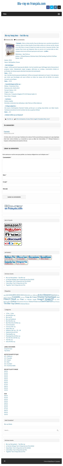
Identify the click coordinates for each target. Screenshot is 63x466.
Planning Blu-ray (10, 334)
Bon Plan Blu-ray (10, 321)
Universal (22, 303)
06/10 (6, 382)
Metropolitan (7, 301)
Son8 (39, 301)
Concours (22, 297)
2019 (36, 295)
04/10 (6, 378)
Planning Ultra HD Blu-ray (13, 336)
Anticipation (22, 119)
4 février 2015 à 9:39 (9, 133)
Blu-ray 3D (9, 317)
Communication (10, 324)
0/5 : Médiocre (8, 356)
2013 (22, 295)
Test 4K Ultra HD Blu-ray (13, 337)
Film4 (31, 119)
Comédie (16, 297)
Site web (5, 189)
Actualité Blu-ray (10, 315)
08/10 (6, 386)
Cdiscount (9, 297)
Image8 (34, 299)
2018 (34, 295)
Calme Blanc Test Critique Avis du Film (16, 283)
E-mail (5, 182)
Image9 (35, 119)
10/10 (6, 390)
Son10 (49, 301)
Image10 (49, 299)
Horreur (29, 299)
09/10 (6, 388)
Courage (58, 461)
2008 (5, 295)
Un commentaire (20, 39)
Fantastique (50, 297)
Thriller (7, 303)
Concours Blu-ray (11, 326)
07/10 (6, 384)
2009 (7, 295)
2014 (25, 295)
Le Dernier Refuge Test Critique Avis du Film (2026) (20, 279)
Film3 (7, 299)
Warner (27, 303)
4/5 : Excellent (8, 363)
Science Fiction (33, 301)
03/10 (6, 377)
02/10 (6, 375)
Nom (4, 175)
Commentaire (7, 157)
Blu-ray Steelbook (11, 319)
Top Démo (15, 303)
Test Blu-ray (10, 119)
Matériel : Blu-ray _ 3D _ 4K (13, 330)
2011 (14, 295)
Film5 (18, 299)
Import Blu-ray (10, 328)
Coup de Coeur (31, 297)
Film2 (57, 297)
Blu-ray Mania (8, 424)
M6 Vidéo (56, 299)
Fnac (22, 299)
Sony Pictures (56, 301)
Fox (25, 299)
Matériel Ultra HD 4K (12, 332)
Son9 (48, 119)
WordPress (51, 461)
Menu (4, 14)
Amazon (47, 294)
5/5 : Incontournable (9, 365)
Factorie (7, 131)
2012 (18, 295)
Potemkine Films (42, 119)
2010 (10, 295)
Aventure (54, 295)
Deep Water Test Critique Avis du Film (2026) (18, 281)
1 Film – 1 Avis (10, 313)
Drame (28, 119)
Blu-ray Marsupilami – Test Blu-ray (15, 277)
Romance (26, 301)
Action (40, 295)
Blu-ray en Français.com (31, 4)
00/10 (6, 371)
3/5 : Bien (6, 362)
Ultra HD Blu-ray (10, 341)
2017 (31, 295)
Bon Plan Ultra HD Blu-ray (13, 323)
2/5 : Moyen (7, 360)
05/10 (6, 380)
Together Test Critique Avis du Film (15, 285)
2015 (17, 119)
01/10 (6, 373)
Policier (14, 301)
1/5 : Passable (8, 358)
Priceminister (20, 301)
